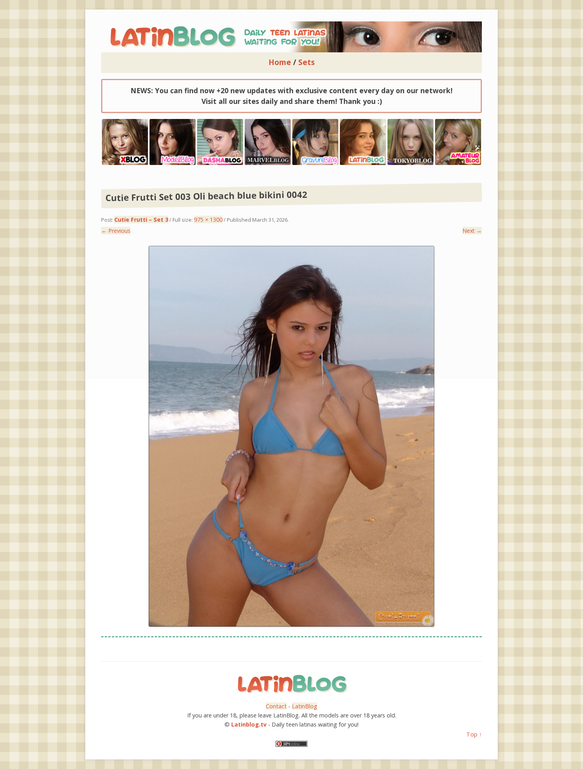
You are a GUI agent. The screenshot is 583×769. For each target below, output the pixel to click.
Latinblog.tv (249, 724)
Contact (276, 706)
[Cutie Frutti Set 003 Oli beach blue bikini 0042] (291, 436)
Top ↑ (474, 734)
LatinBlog (304, 706)
